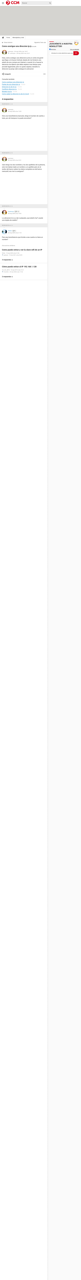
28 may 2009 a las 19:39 (14, 111)
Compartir (7, 74)
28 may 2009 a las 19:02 (14, 213)
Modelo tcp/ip (7, 91)
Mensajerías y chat (18, 37)
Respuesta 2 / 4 (7, 153)
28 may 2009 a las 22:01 (23, 53)
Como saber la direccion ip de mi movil (15, 94)
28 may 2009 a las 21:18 (14, 233)
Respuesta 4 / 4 (7, 225)
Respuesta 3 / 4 (7, 206)
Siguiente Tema (39, 42)
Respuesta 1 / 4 (7, 104)
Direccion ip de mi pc (9, 87)
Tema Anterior (8, 42)
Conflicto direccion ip (9, 89)
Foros (8, 37)
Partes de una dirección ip (11, 84)
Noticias (53, 49)
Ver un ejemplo (74, 49)
